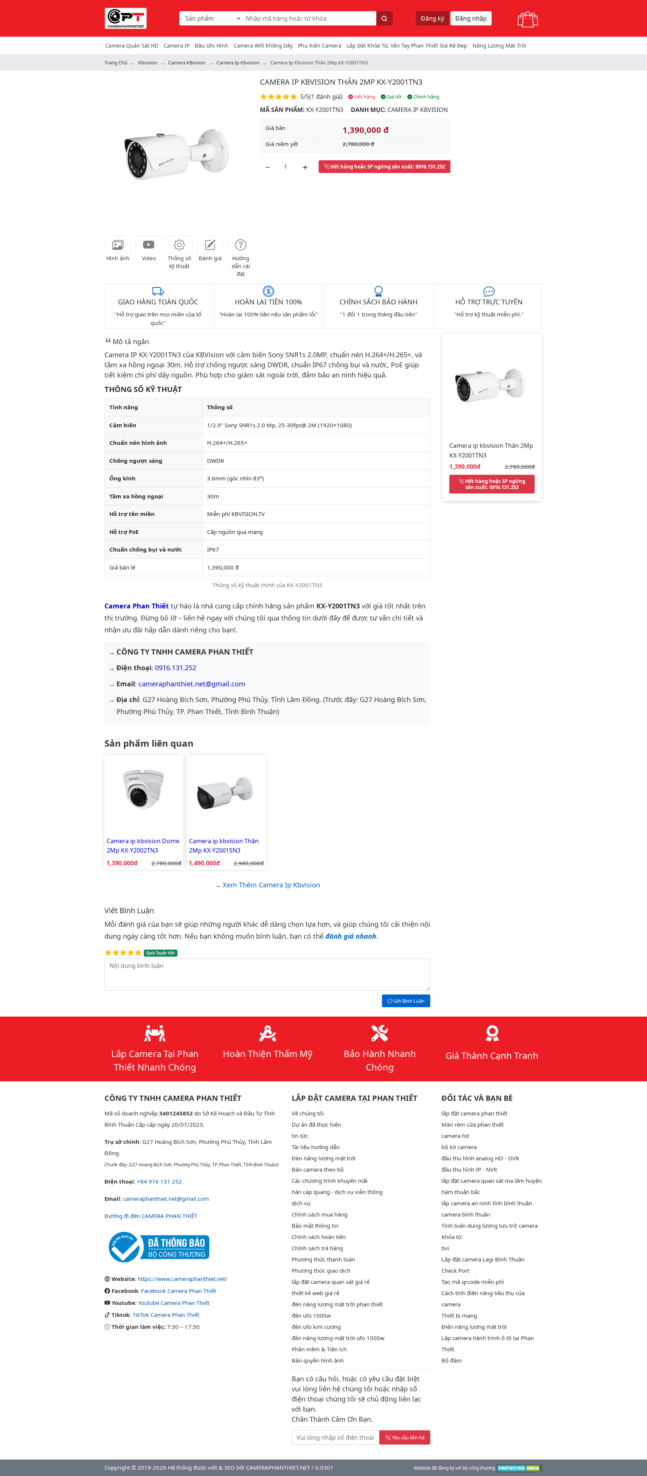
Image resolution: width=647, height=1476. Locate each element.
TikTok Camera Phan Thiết (166, 1314)
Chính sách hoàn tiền (319, 1236)
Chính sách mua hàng (319, 1214)
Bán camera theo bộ (318, 1169)
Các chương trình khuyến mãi (330, 1180)
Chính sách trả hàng (317, 1248)
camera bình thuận (465, 1214)
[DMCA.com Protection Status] (519, 1467)
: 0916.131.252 (387, 166)
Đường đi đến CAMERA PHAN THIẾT (150, 1216)
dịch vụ (301, 1203)
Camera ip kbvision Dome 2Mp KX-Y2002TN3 (143, 846)
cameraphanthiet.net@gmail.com (192, 683)
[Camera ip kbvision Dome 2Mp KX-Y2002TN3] (143, 793)
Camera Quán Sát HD (131, 45)
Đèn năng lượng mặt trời (324, 1158)
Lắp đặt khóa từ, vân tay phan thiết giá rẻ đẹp (407, 45)
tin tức (300, 1135)
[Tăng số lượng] (305, 167)
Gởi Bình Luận (408, 1000)
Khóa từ (451, 1236)
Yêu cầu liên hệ (408, 1437)
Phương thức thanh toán (323, 1259)
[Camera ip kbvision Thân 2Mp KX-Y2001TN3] (492, 382)
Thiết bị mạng (459, 1315)
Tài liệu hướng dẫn (316, 1147)
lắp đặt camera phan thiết (474, 1113)
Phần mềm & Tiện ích (319, 1349)
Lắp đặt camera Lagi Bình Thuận (483, 1259)
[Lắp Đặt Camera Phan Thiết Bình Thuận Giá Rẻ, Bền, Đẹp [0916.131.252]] (125, 17)
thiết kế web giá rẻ (315, 1293)
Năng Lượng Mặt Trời (499, 45)
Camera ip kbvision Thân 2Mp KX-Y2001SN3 (224, 846)
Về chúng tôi (308, 1113)
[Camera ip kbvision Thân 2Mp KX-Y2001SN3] (226, 793)
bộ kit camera (459, 1147)
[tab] (117, 245)
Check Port (455, 1270)
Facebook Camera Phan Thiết (178, 1290)
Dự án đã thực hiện (316, 1124)
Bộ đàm (451, 1360)
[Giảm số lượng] (268, 167)
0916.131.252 (175, 667)
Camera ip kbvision (418, 110)
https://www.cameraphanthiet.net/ (182, 1278)
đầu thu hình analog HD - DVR (480, 1158)
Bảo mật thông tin (315, 1225)
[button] (115, 151)
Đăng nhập (471, 18)
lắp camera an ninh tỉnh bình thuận (486, 1203)
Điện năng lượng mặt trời (474, 1326)
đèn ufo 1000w (311, 1315)
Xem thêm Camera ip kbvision (271, 884)
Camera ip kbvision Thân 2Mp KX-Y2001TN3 (341, 82)
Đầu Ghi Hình (211, 45)
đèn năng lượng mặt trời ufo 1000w (338, 1338)
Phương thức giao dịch (321, 1270)
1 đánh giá (326, 96)
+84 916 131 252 (159, 1181)
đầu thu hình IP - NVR (469, 1169)
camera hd (455, 1135)
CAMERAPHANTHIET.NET (278, 1467)
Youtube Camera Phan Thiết (173, 1302)
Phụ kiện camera (319, 45)
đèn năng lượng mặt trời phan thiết (337, 1304)
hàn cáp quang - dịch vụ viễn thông (337, 1192)
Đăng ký (432, 18)
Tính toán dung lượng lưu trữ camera (489, 1225)
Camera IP (176, 45)
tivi (445, 1248)
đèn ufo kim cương (316, 1326)
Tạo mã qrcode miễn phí (472, 1281)
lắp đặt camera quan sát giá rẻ (331, 1281)
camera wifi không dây (263, 45)
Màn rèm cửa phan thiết (472, 1124)
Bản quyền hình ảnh (318, 1360)
